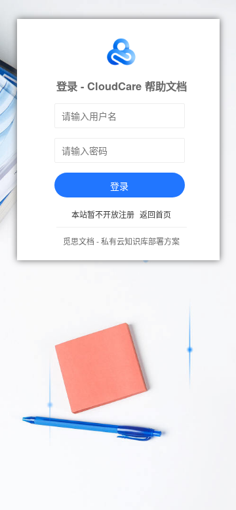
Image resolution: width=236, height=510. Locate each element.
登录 (119, 185)
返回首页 (155, 214)
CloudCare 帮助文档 (137, 86)
